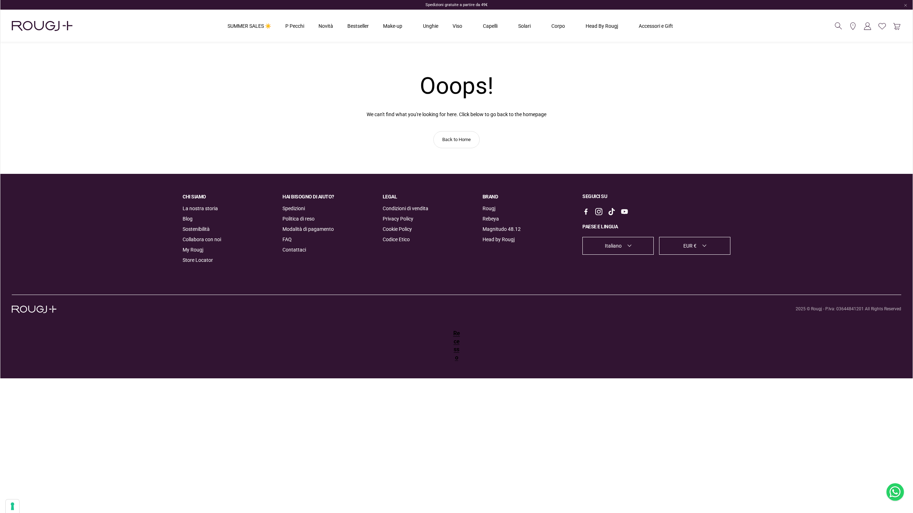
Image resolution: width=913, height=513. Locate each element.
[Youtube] (624, 212)
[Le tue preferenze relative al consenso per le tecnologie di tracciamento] (12, 506)
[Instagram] (598, 212)
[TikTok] (611, 212)
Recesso (456, 345)
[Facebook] (586, 212)
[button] (838, 26)
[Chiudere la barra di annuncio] (905, 5)
